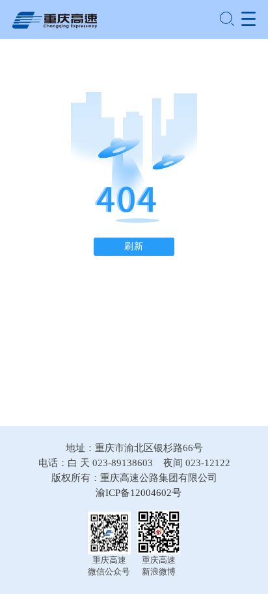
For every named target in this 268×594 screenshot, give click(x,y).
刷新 (133, 246)
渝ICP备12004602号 (138, 492)
